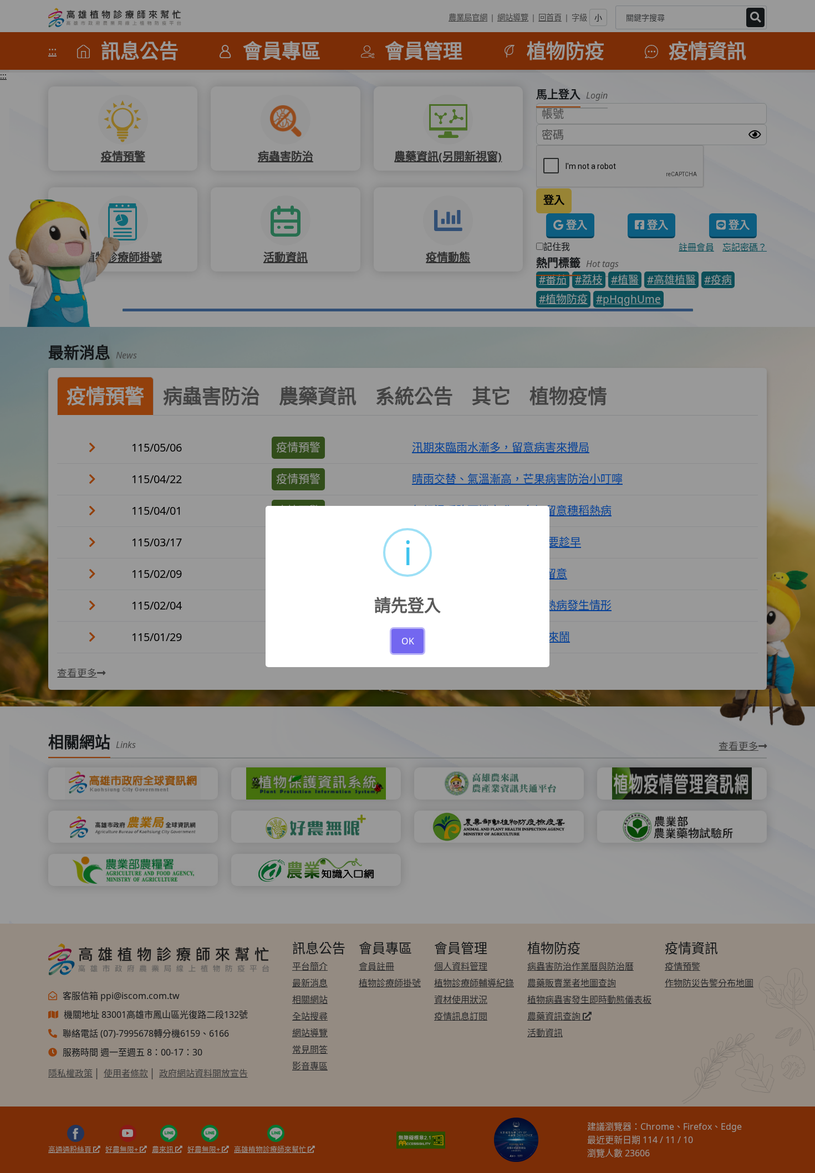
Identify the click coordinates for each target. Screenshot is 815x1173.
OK (407, 641)
